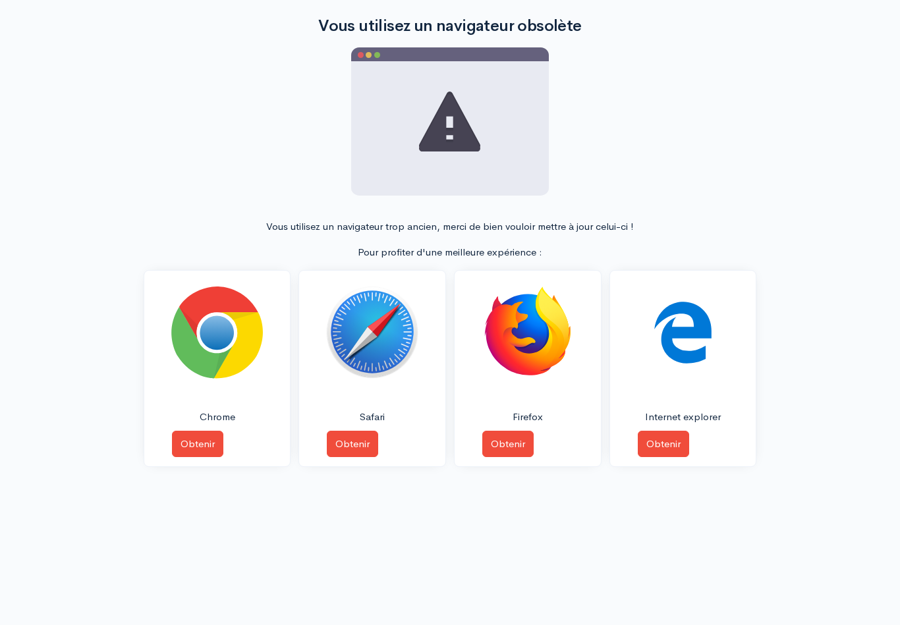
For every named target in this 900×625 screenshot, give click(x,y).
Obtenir (198, 443)
